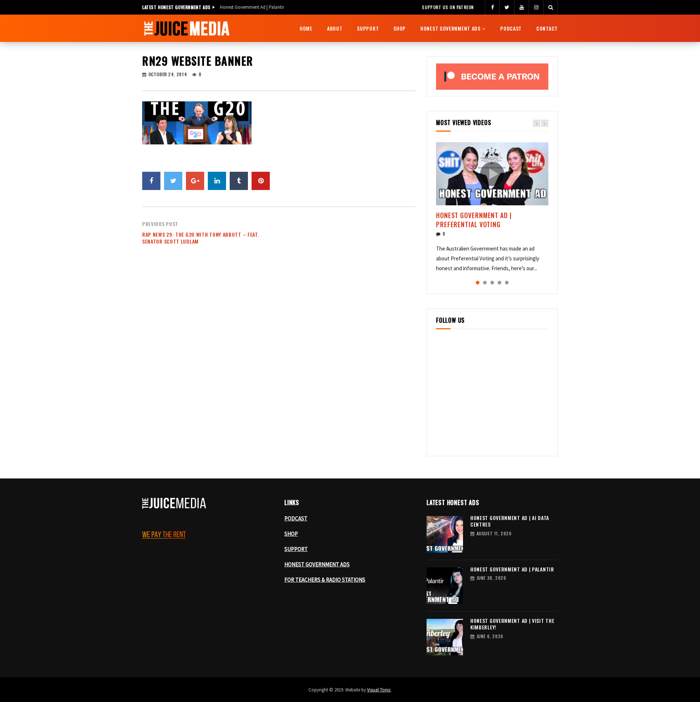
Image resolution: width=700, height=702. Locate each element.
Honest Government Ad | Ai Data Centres (509, 521)
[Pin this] (261, 181)
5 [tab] (507, 282)
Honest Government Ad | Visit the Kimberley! (512, 624)
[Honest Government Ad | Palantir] (445, 585)
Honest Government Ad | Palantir (252, 7)
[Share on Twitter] (173, 181)
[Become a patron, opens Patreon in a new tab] (492, 76)
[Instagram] (536, 7)
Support (368, 28)
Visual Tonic (379, 690)
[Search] (550, 7)
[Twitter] (506, 7)
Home (306, 28)
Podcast (511, 28)
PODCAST (295, 518)
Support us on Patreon (448, 7)
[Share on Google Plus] (195, 181)
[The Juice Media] (186, 28)
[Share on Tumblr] (239, 181)
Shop (399, 28)
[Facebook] (492, 7)
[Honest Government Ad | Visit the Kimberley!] (445, 637)
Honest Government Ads (450, 28)
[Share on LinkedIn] (217, 181)
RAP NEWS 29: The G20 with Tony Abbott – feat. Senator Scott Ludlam (200, 237)
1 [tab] (477, 282)
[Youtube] (521, 7)
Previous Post (160, 224)
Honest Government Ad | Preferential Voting (474, 219)
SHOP (291, 533)
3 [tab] (492, 282)
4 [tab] (499, 282)
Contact (547, 28)
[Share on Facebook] (151, 181)
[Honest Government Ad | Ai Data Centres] (445, 534)
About (335, 28)
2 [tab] (485, 282)
